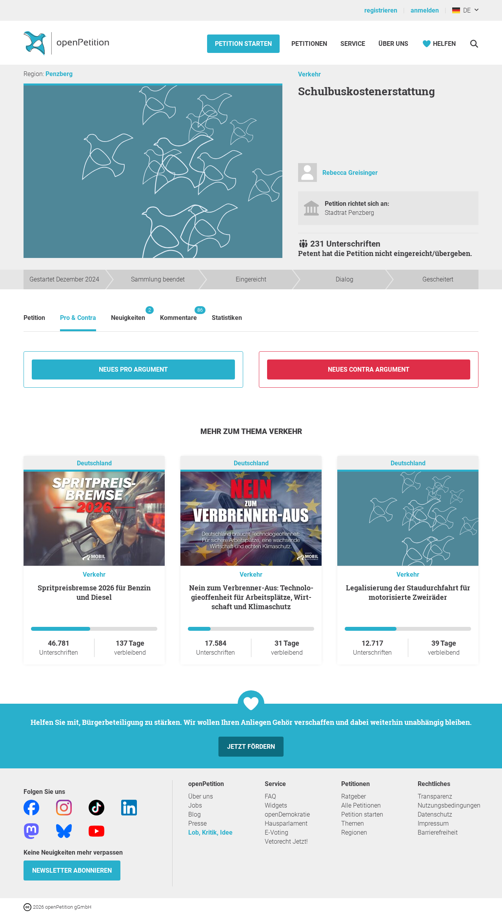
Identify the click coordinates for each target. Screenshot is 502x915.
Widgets (276, 805)
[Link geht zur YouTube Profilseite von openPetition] (96, 830)
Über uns (200, 796)
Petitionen (310, 43)
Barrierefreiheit (438, 832)
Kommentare (178, 314)
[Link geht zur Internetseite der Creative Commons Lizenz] (28, 906)
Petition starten (243, 43)
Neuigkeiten (128, 314)
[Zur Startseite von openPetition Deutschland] (67, 43)
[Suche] (474, 43)
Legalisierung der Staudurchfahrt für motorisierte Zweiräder (408, 592)
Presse (197, 823)
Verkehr (309, 74)
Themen (352, 823)
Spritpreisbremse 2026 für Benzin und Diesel (94, 592)
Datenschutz (435, 814)
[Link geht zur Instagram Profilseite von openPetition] (64, 807)
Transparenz (435, 796)
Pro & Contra (78, 317)
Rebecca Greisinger (350, 172)
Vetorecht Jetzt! (286, 841)
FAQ (270, 796)
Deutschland (94, 463)
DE (465, 10)
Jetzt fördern (251, 746)
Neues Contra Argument (368, 369)
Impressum (433, 823)
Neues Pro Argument (133, 369)
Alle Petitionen (361, 805)
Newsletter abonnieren (72, 870)
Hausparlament (286, 823)
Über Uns (393, 43)
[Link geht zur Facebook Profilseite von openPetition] (31, 807)
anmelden (425, 10)
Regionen (354, 832)
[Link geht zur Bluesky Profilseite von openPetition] (64, 830)
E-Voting (276, 832)
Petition (34, 317)
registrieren (380, 10)
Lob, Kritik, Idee (210, 832)
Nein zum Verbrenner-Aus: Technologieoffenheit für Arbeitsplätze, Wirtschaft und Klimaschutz (251, 597)
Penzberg (59, 74)
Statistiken (227, 317)
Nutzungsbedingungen (449, 805)
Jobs (195, 805)
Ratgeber (353, 796)
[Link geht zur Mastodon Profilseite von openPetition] (31, 830)
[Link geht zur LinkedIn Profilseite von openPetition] (129, 807)
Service (352, 43)
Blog (194, 814)
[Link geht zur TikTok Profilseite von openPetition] (96, 807)
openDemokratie (287, 814)
